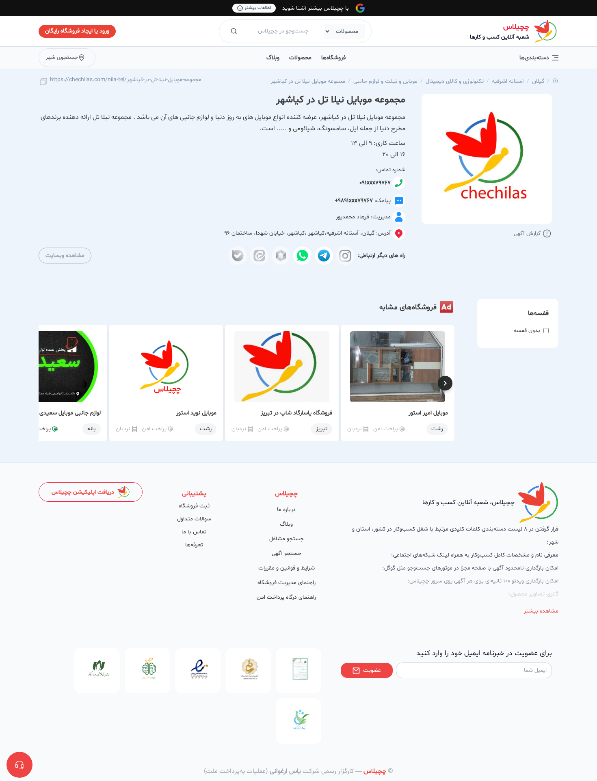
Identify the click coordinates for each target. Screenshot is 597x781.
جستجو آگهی (286, 553)
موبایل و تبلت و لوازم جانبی (385, 81)
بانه (91, 429)
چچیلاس (516, 27)
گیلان (538, 81)
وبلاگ (272, 58)
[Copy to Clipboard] (43, 82)
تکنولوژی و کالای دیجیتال (455, 81)
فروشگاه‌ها (333, 58)
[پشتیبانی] (19, 765)
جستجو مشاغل (286, 539)
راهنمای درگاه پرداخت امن (286, 597)
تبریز (321, 429)
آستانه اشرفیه (508, 81)
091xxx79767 (375, 183)
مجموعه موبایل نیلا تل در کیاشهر (307, 81)
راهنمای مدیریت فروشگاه (286, 583)
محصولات (300, 58)
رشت (437, 429)
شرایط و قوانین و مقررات (286, 568)
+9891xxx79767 (354, 201)
